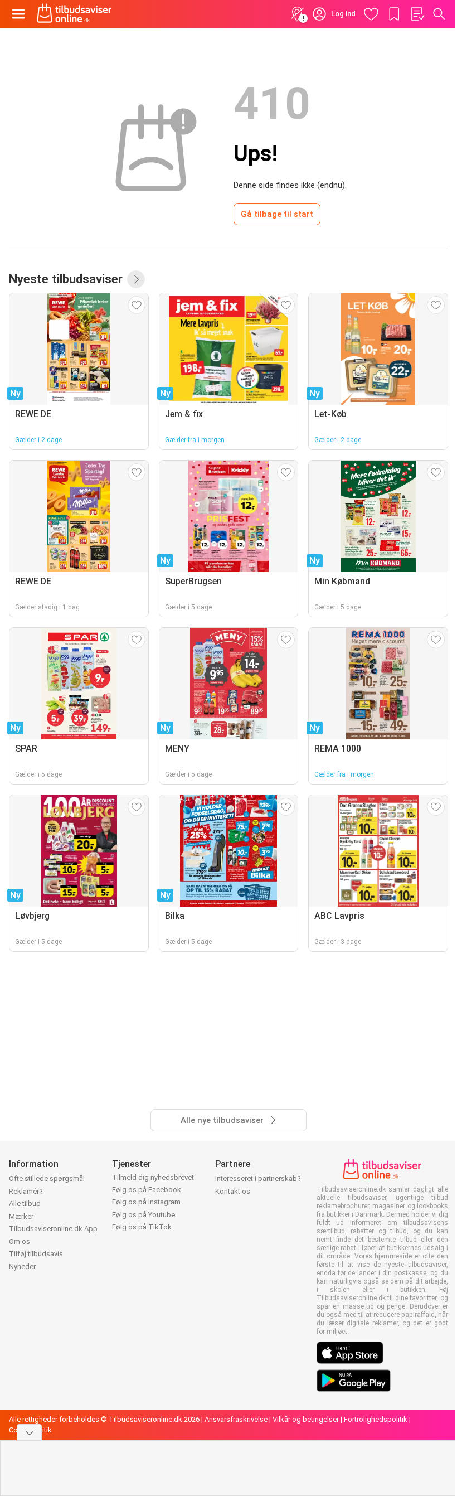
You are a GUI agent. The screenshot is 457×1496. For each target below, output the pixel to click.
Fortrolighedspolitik (375, 1419)
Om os (19, 1241)
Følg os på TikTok (142, 1227)
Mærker (21, 1216)
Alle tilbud (25, 1203)
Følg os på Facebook (146, 1189)
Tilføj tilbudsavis (36, 1254)
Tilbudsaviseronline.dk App (53, 1228)
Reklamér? (26, 1191)
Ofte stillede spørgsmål (47, 1178)
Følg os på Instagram (146, 1202)
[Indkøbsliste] (417, 14)
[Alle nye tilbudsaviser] (136, 279)
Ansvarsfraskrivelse (236, 1419)
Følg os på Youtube (143, 1215)
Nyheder (22, 1266)
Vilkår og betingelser (306, 1419)
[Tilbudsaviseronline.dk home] (74, 14)
